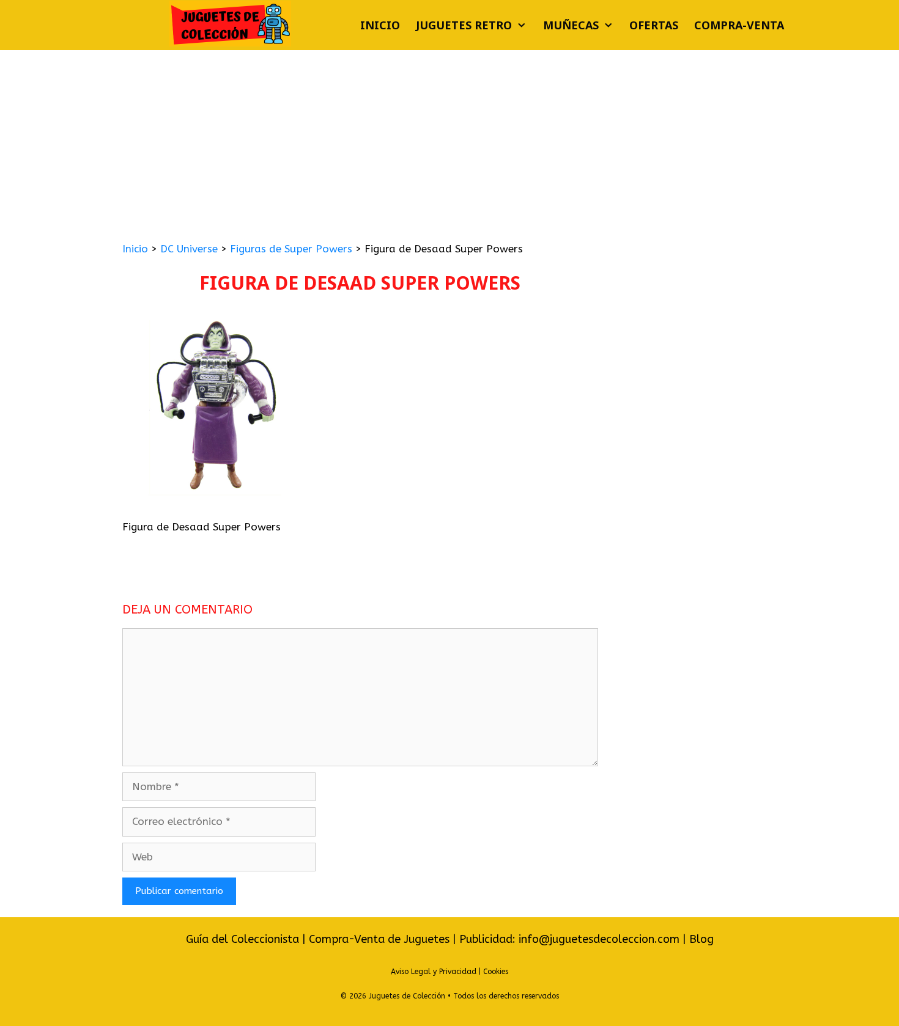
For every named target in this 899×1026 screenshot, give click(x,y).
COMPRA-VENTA (739, 25)
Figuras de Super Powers (291, 249)
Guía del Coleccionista (242, 939)
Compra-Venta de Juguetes (379, 939)
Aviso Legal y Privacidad (433, 971)
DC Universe (189, 249)
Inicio (380, 25)
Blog (701, 939)
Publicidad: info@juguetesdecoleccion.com (571, 939)
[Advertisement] (449, 141)
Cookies (495, 971)
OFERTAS (653, 25)
